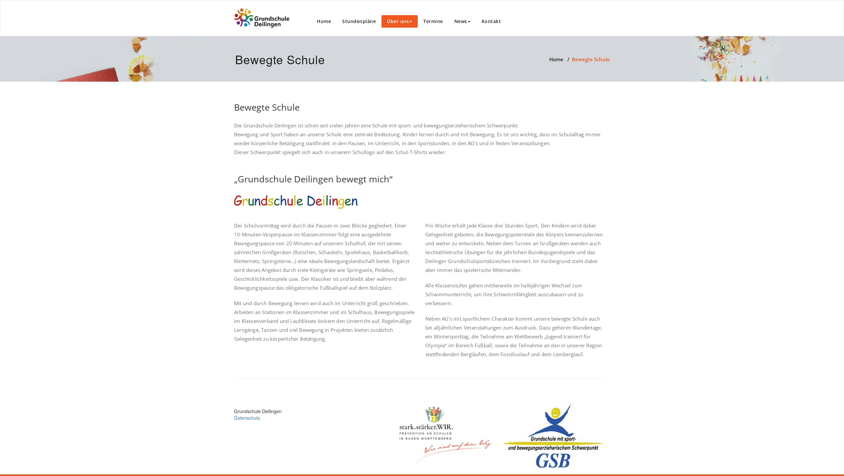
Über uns (398, 21)
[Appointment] (262, 18)
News (460, 21)
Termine (433, 21)
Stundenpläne (359, 21)
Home (324, 21)
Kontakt (491, 21)
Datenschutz (247, 417)
